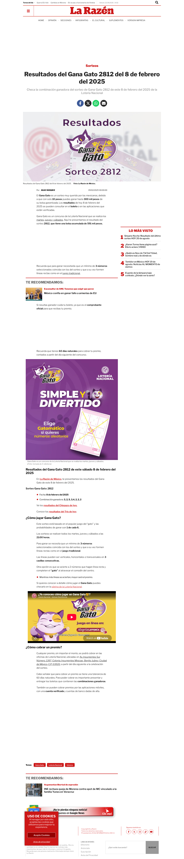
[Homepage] (92, 10)
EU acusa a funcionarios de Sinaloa (81, 3)
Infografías (81, 20)
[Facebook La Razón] (80, 103)
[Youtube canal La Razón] (151, 831)
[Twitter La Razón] (88, 103)
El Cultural (98, 20)
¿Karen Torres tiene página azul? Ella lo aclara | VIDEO (141, 245)
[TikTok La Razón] (145, 831)
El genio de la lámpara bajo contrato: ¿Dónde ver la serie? (140, 274)
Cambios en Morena (58, 3)
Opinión (52, 20)
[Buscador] (156, 2)
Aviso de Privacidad (89, 855)
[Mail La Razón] (103, 103)
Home (41, 20)
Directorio (85, 844)
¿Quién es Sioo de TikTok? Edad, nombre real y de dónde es (141, 254)
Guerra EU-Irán (42, 3)
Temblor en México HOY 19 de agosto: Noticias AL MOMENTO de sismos (142, 264)
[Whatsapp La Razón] (96, 103)
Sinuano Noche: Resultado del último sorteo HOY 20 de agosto (142, 237)
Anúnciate (85, 848)
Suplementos (116, 20)
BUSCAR (152, 847)
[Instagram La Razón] (140, 831)
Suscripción (86, 852)
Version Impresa (136, 20)
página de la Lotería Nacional (67, 586)
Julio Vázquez (48, 190)
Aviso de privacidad (41, 842)
